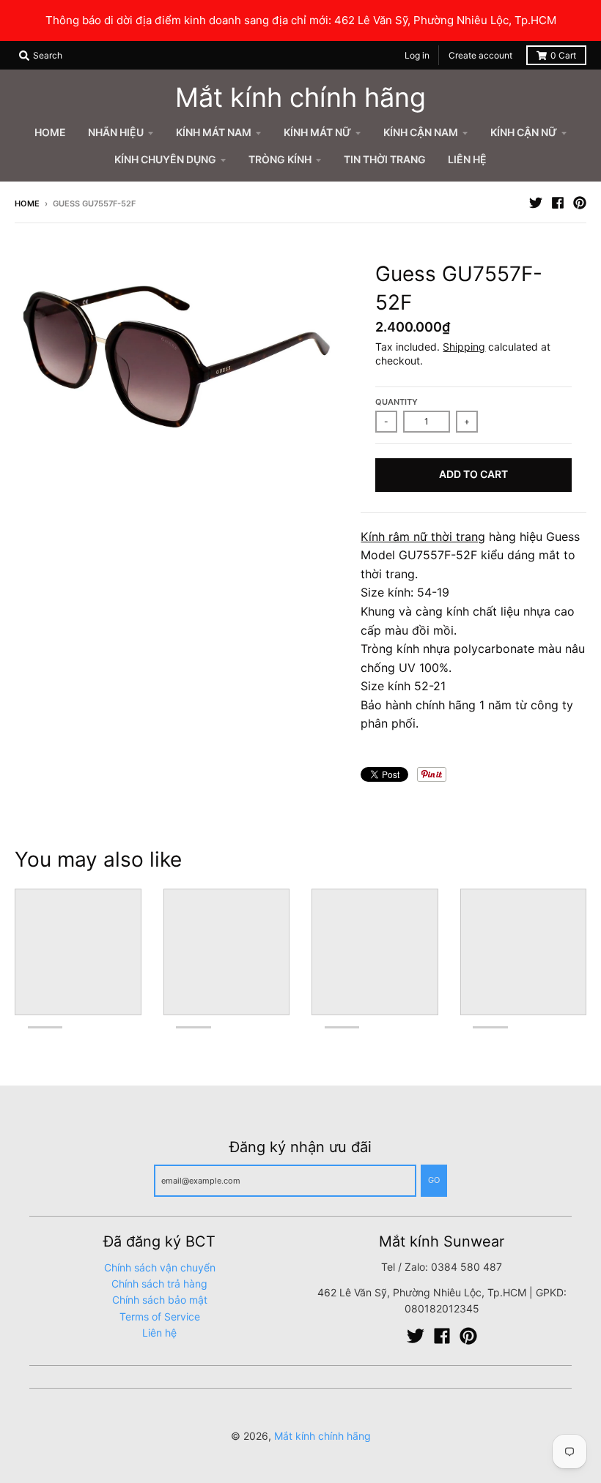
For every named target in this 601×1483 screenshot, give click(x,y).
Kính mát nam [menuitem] (213, 132)
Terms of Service (159, 1316)
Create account (480, 55)
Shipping (464, 346)
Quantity (396, 402)
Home (27, 203)
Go (434, 1180)
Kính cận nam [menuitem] (420, 132)
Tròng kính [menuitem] (279, 159)
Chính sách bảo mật (159, 1299)
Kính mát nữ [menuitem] (317, 132)
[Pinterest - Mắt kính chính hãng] (579, 202)
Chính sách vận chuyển (159, 1267)
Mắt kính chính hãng (300, 97)
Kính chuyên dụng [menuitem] (165, 159)
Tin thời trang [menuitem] (385, 159)
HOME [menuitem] (50, 132)
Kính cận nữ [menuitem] (523, 132)
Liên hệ (159, 1332)
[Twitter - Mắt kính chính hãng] (535, 202)
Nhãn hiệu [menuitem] (116, 132)
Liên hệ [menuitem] (467, 159)
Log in (417, 55)
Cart (563, 55)
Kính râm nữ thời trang (423, 536)
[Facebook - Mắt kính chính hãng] (557, 202)
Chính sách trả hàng (159, 1283)
